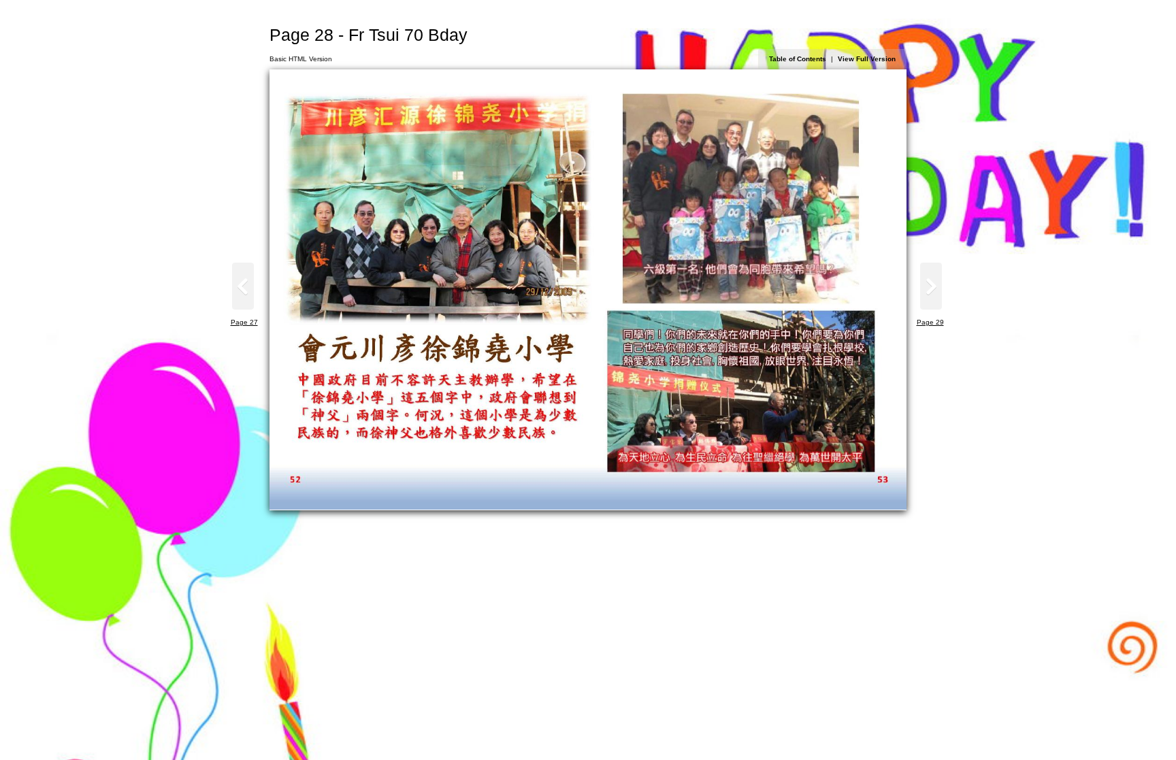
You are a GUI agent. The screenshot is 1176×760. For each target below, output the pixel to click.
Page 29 (930, 322)
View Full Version (867, 59)
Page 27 (244, 322)
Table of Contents (797, 59)
